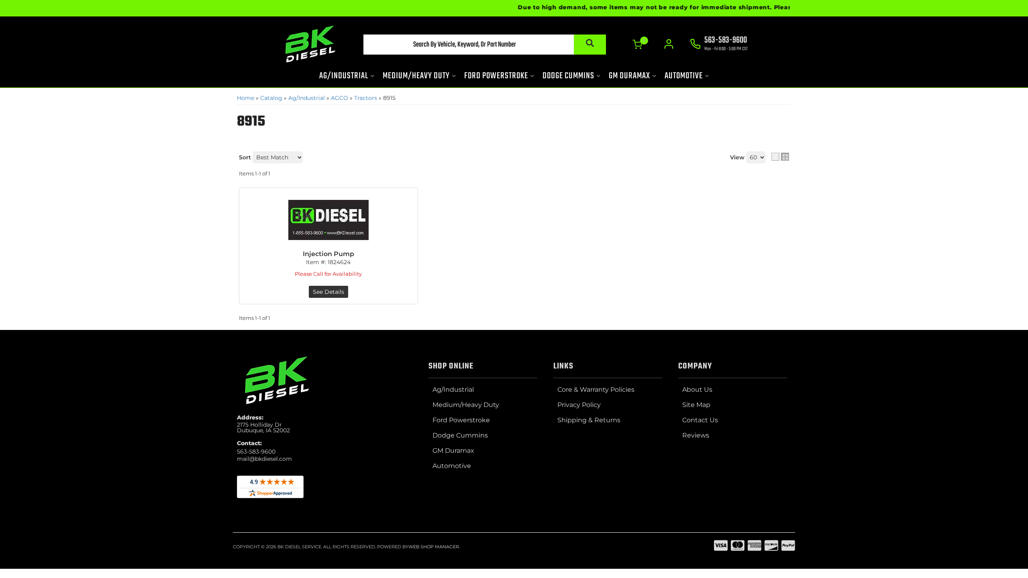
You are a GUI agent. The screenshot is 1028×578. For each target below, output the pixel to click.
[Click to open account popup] (669, 44)
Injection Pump (328, 254)
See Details (328, 291)
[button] (484, 45)
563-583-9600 (256, 451)
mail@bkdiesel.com (264, 459)
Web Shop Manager (433, 547)
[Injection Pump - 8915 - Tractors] (328, 220)
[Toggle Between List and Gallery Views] (780, 157)
